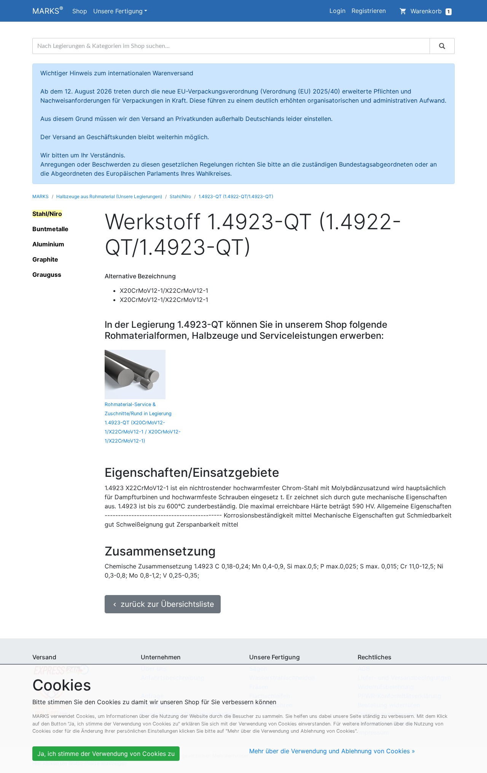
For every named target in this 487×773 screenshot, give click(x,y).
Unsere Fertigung (118, 11)
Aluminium (48, 244)
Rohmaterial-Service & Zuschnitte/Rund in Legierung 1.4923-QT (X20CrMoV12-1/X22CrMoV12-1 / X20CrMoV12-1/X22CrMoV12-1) (143, 423)
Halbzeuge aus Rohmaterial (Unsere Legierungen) (109, 196)
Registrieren (369, 10)
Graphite (45, 259)
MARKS (47, 10)
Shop (79, 11)
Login (337, 10)
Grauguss (46, 274)
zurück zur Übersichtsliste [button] (162, 604)
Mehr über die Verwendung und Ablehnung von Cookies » (332, 751)
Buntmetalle (50, 229)
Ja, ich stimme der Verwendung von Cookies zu (106, 753)
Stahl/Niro (180, 196)
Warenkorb (424, 11)
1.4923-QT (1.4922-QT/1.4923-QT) (236, 196)
